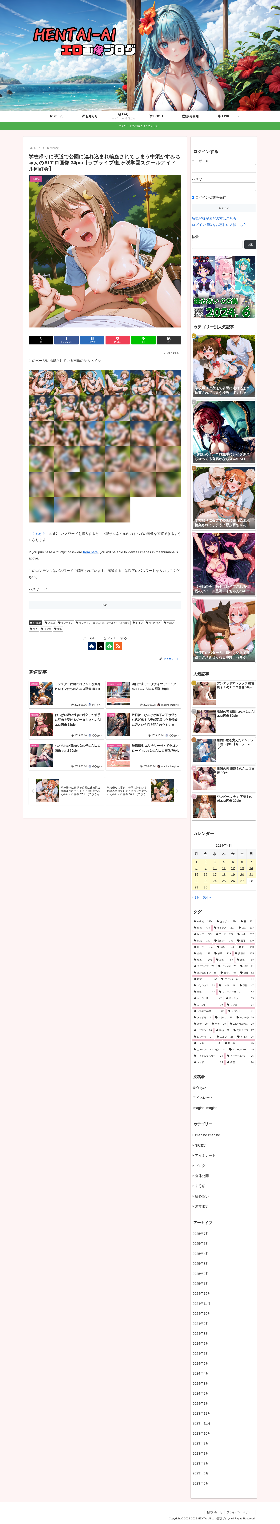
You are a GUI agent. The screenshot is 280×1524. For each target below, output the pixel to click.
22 (196, 881)
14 (251, 868)
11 (224, 868)
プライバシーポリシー (240, 1512)
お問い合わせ (215, 1512)
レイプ (139, 622)
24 (215, 881)
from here (90, 552)
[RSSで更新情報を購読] (118, 646)
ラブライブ (67, 622)
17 (215, 874)
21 (251, 874)
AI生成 (51, 622)
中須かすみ (155, 622)
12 (233, 868)
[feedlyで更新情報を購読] (109, 646)
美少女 (47, 629)
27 (242, 881)
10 (215, 868)
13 (242, 868)
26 (233, 881)
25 (224, 881)
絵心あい (199, 1088)
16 (205, 874)
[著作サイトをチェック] (92, 646)
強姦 (35, 629)
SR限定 (37, 622)
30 (205, 887)
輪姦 (59, 629)
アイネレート (203, 1098)
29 (196, 887)
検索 (195, 237)
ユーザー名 (200, 161)
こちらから (37, 534)
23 (205, 881)
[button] (169, 340)
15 (196, 874)
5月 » (207, 897)
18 (224, 874)
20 (242, 874)
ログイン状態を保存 (210, 197)
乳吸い (170, 622)
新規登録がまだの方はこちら (214, 218)
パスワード (200, 179)
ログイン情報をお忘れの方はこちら (219, 225)
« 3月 (196, 897)
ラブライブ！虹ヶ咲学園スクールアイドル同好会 (104, 622)
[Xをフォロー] (100, 646)
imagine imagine (205, 1108)
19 (233, 874)
